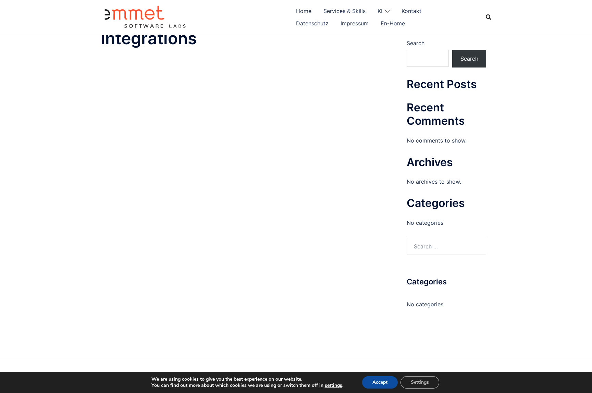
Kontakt (411, 11)
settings (333, 385)
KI (380, 11)
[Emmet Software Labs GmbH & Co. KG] (146, 16)
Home (303, 11)
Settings (420, 382)
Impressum (355, 23)
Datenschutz (312, 23)
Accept (379, 382)
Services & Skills (344, 11)
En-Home (393, 23)
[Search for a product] (488, 17)
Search (415, 43)
